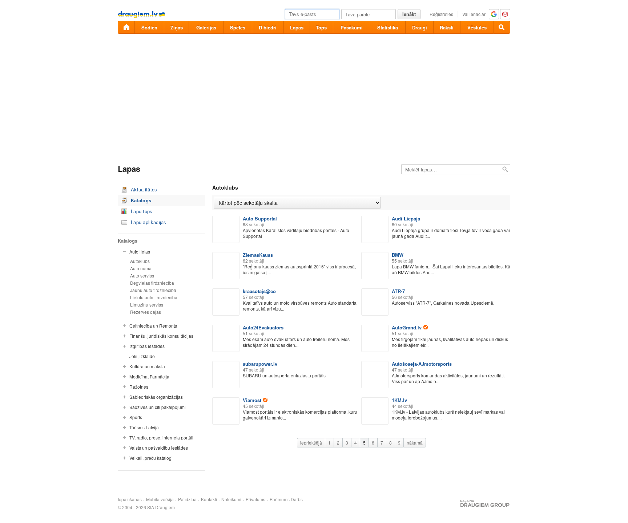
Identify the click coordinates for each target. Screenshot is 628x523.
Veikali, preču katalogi (151, 458)
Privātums (255, 499)
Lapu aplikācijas (148, 222)
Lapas (296, 27)
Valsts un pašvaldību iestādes (158, 448)
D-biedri (268, 27)
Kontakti (209, 499)
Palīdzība (187, 499)
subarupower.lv (260, 363)
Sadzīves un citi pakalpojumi (157, 407)
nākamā (415, 442)
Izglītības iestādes (147, 346)
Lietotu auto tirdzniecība (153, 297)
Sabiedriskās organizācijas (156, 397)
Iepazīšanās (130, 499)
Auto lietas (139, 251)
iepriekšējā (311, 442)
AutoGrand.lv (407, 327)
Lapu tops (142, 211)
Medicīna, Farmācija (149, 376)
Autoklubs (140, 261)
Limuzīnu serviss (146, 304)
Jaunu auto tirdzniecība (153, 290)
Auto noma (141, 268)
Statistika (387, 27)
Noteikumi (231, 499)
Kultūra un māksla (147, 366)
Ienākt (409, 14)
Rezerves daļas (145, 312)
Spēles (237, 27)
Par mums (280, 499)
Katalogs (141, 200)
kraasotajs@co (259, 291)
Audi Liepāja (406, 218)
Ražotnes (138, 387)
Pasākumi (352, 27)
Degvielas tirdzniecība (152, 283)
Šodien (149, 27)
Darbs (297, 499)
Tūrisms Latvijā (144, 427)
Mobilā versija (160, 499)
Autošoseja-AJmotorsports (422, 363)
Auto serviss (142, 275)
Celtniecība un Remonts (153, 326)
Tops (321, 27)
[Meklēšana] (502, 27)
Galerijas (206, 27)
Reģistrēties (441, 14)
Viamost (252, 400)
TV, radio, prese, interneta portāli (161, 437)
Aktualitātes (144, 189)
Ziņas (176, 27)
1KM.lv (399, 400)
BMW (397, 254)
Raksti (447, 27)
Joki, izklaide (142, 356)
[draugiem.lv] (126, 27)
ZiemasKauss (258, 254)
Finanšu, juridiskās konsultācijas (161, 336)
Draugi (419, 27)
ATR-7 (398, 291)
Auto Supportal (260, 218)
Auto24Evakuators (263, 327)
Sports (135, 417)
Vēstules (477, 27)
